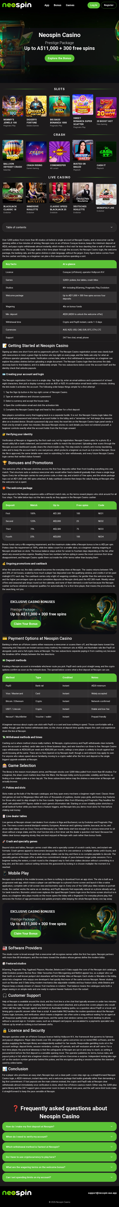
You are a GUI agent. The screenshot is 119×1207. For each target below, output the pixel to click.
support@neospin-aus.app (102, 1193)
